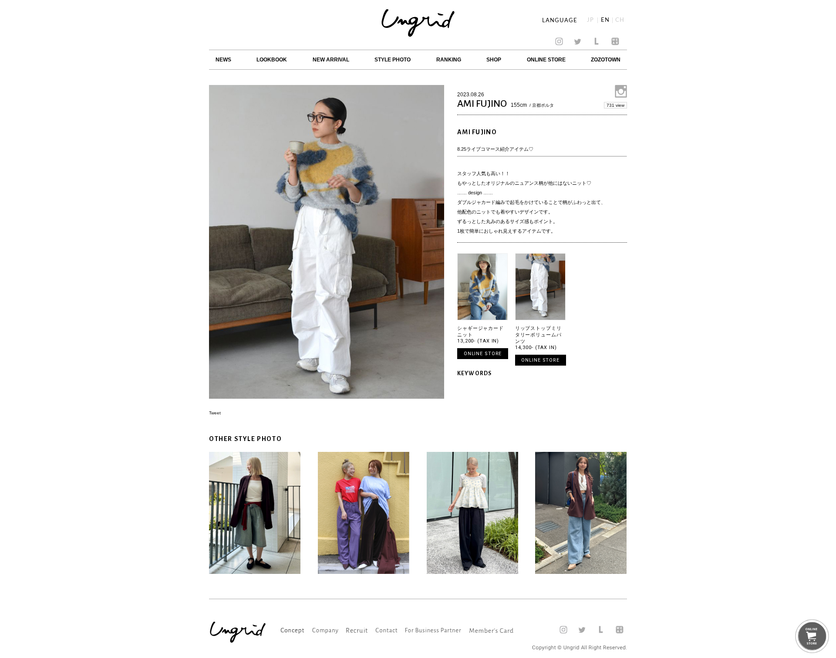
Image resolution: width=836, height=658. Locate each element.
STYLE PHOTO (392, 60)
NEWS (223, 60)
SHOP (493, 60)
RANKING (448, 60)
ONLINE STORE (546, 60)
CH (619, 20)
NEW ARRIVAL (331, 60)
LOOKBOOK (271, 60)
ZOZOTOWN (605, 60)
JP (590, 20)
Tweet (215, 412)
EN (605, 20)
